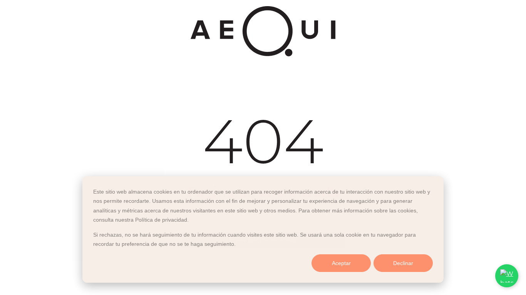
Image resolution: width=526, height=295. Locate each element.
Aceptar (341, 263)
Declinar (403, 263)
